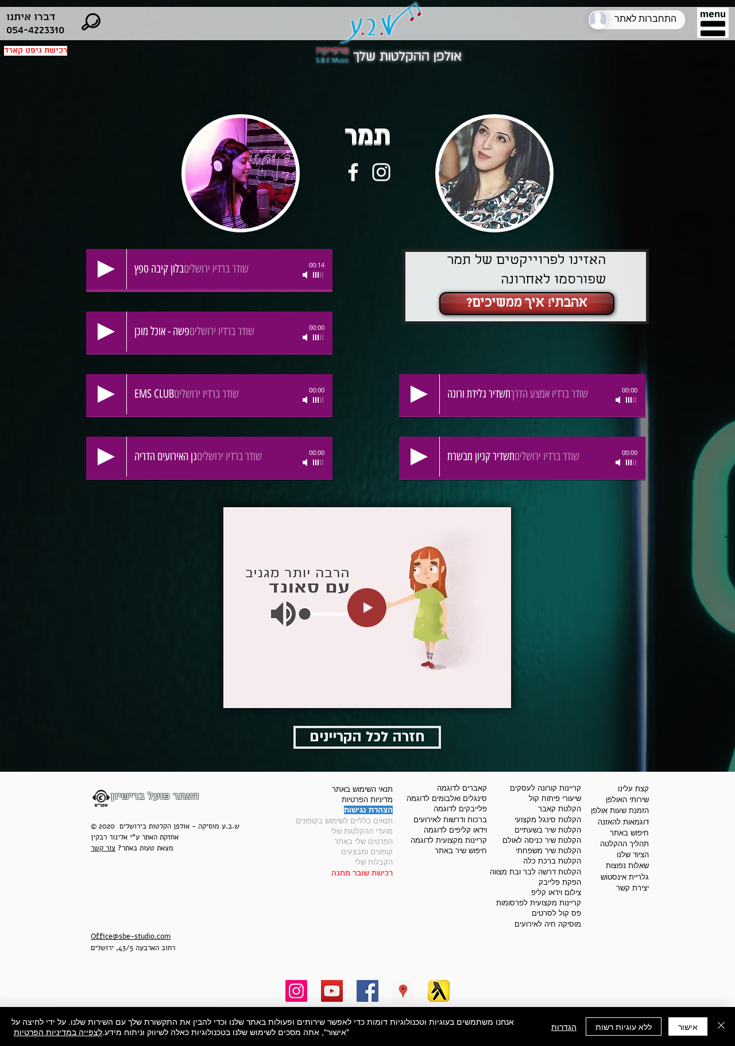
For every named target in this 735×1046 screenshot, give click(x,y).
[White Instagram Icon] (381, 172)
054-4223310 (35, 30)
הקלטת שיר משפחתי (548, 850)
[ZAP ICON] (439, 991)
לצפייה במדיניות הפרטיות (58, 1031)
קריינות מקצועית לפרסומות (538, 903)
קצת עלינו (633, 788)
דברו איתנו (30, 17)
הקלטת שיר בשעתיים (547, 830)
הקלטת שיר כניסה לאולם (541, 840)
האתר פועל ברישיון (155, 796)
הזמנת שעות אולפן (620, 810)
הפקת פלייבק (560, 882)
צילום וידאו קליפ (556, 892)
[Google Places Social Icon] (403, 991)
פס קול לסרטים (556, 913)
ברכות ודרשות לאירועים (450, 819)
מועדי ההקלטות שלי (362, 831)
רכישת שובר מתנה (362, 873)
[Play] (106, 269)
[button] (713, 24)
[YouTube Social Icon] (332, 991)
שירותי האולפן (627, 799)
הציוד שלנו (633, 854)
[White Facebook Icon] (353, 172)
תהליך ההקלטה (624, 843)
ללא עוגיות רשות (623, 1026)
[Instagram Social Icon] (296, 991)
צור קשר (103, 848)
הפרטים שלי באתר (363, 841)
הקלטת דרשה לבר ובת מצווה (535, 872)
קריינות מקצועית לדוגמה (449, 840)
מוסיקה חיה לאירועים (547, 924)
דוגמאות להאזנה (623, 822)
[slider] (318, 275)
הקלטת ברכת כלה (552, 861)
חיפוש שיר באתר (461, 850)
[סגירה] (721, 1026)
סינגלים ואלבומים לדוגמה (447, 798)
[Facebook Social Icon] (367, 991)
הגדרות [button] (564, 1026)
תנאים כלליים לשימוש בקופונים (344, 820)
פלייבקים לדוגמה (460, 808)
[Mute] (306, 275)
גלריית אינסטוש (625, 877)
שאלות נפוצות (627, 865)
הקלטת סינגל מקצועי (547, 819)
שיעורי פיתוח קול (555, 798)
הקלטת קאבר (559, 808)
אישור (688, 1026)
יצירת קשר (632, 888)
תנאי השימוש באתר (362, 789)
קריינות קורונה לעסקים (545, 788)
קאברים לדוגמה (462, 788)
